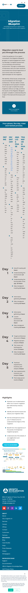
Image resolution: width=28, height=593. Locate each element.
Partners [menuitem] (4, 535)
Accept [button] (10, 590)
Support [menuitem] (4, 561)
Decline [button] (17, 590)
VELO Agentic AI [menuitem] (7, 518)
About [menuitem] (4, 516)
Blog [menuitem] (3, 540)
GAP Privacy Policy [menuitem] (8, 569)
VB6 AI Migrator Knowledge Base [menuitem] (12, 566)
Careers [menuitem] (4, 524)
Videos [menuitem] (4, 551)
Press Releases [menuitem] (6, 548)
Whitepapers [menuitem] (6, 554)
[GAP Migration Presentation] (14, 455)
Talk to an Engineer (10, 445)
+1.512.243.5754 (11, 501)
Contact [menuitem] (4, 529)
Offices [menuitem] (4, 527)
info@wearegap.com (8, 503)
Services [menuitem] (4, 521)
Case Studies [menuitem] (6, 542)
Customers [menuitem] (5, 532)
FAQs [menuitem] (4, 545)
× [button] (25, 573)
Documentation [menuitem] (7, 563)
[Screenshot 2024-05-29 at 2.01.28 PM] (14, 469)
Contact (21, 5)
